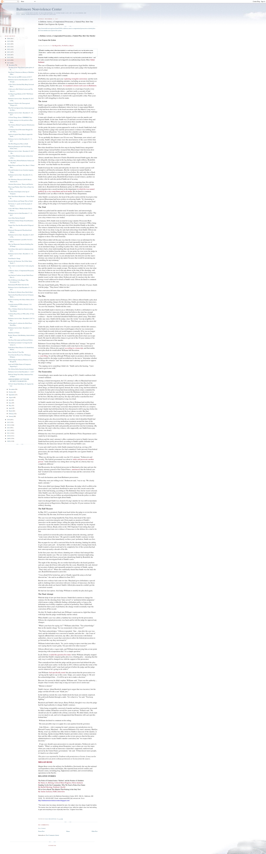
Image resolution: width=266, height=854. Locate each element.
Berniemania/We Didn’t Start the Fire (18, 285)
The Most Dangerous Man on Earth (18, 144)
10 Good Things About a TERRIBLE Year (20, 117)
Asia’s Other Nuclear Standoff (16, 218)
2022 (8, 49)
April (10, 408)
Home (68, 831)
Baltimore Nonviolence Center (39, 9)
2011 (8, 433)
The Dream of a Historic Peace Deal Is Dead (20, 292)
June (10, 403)
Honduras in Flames (13, 333)
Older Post (94, 831)
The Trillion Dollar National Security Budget (21, 369)
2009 (8, 438)
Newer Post (41, 831)
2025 (8, 41)
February (11, 413)
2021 (8, 52)
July (10, 400)
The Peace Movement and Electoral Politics (20, 340)
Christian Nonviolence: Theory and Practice (20, 184)
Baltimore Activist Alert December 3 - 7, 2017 (21, 372)
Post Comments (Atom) (52, 835)
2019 (8, 57)
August (11, 397)
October (11, 392)
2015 (8, 422)
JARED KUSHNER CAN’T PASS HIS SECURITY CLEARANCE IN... (18, 380)
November (12, 389)
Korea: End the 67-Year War (16, 352)
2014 (8, 425)
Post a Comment (42, 828)
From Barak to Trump (14, 258)
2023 (8, 47)
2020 (8, 55)
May (10, 405)
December (12, 65)
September (12, 395)
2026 (8, 38)
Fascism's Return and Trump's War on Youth (20, 201)
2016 (8, 420)
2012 (8, 430)
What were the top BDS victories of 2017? (20, 77)
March (11, 411)
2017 (8, 63)
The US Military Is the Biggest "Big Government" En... (18, 281)
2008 (8, 441)
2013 (8, 428)
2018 (8, 60)
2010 (8, 436)
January (11, 416)
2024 (8, 44)
